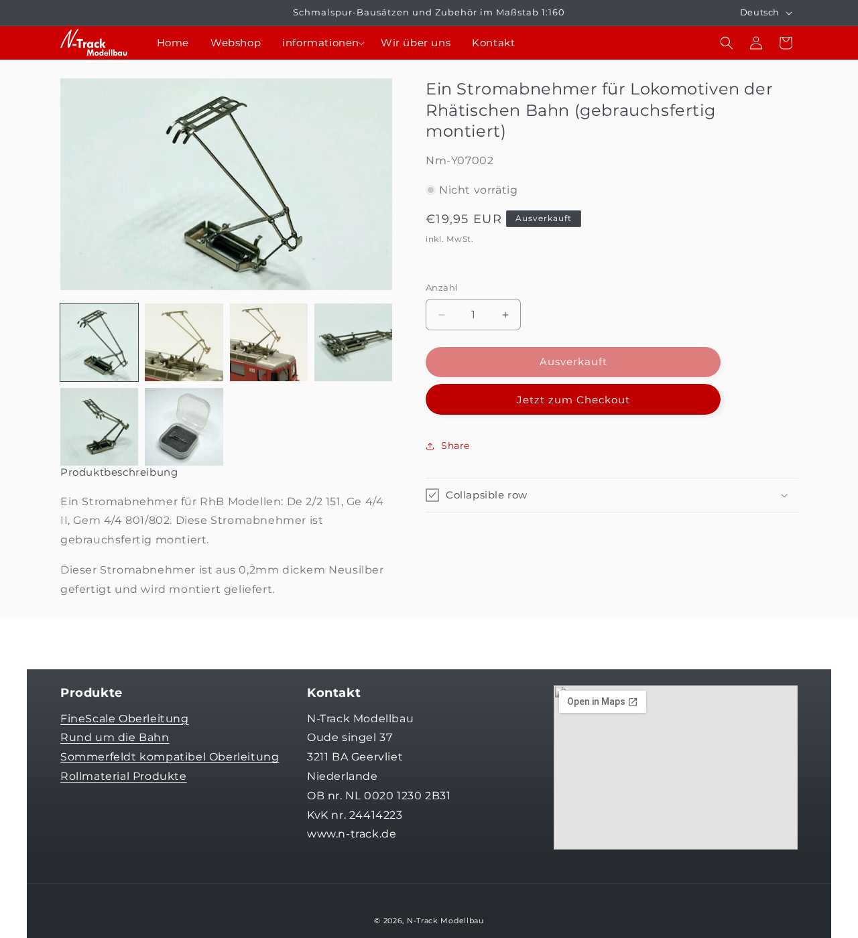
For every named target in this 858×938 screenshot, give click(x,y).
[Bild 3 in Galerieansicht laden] (269, 342)
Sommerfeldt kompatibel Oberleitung (169, 756)
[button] (320, 43)
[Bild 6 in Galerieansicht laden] (184, 427)
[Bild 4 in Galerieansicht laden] (353, 342)
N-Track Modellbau (445, 920)
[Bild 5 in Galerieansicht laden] (99, 427)
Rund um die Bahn (115, 737)
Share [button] (455, 446)
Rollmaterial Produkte (123, 775)
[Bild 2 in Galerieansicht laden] (184, 342)
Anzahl (442, 288)
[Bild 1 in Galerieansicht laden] (99, 342)
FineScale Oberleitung (124, 718)
